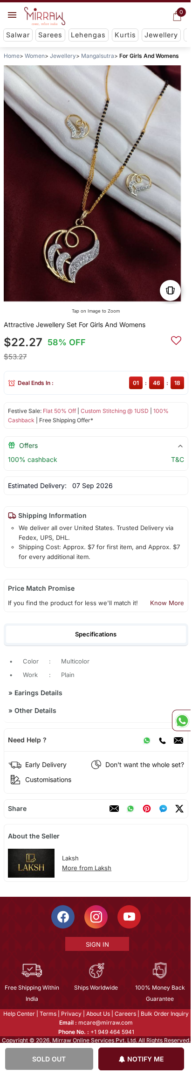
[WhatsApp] (146, 740)
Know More (167, 603)
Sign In (96, 944)
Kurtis (125, 35)
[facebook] (163, 808)
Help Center (18, 1013)
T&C (177, 459)
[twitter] (179, 808)
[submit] (176, 339)
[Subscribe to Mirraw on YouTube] (128, 916)
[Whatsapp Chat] (181, 720)
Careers (125, 1013)
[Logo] (44, 16)
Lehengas (88, 35)
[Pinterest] (146, 808)
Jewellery (161, 35)
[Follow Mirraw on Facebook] (62, 916)
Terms (47, 1013)
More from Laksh (86, 868)
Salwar (18, 35)
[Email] (178, 740)
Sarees (50, 35)
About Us (98, 1013)
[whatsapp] (130, 808)
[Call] (162, 740)
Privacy (71, 1013)
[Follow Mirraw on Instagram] (95, 916)
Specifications (96, 634)
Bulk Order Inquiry (164, 1013)
